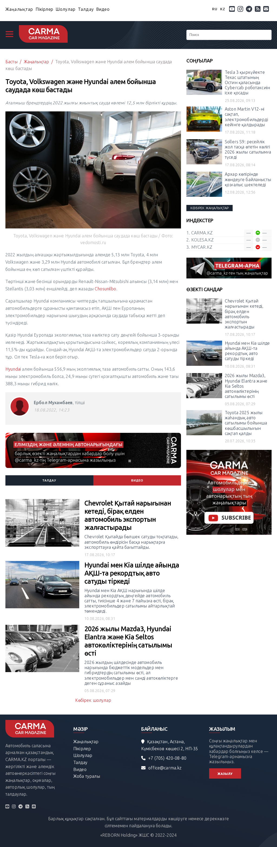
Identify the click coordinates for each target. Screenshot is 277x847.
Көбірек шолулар (93, 700)
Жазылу (225, 773)
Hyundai (13, 369)
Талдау (86, 9)
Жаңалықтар (19, 9)
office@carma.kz (165, 767)
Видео (103, 9)
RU (214, 9)
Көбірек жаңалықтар (209, 208)
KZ (222, 9)
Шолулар (65, 9)
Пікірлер (44, 9)
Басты (11, 61)
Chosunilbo (105, 288)
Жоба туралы (86, 776)
